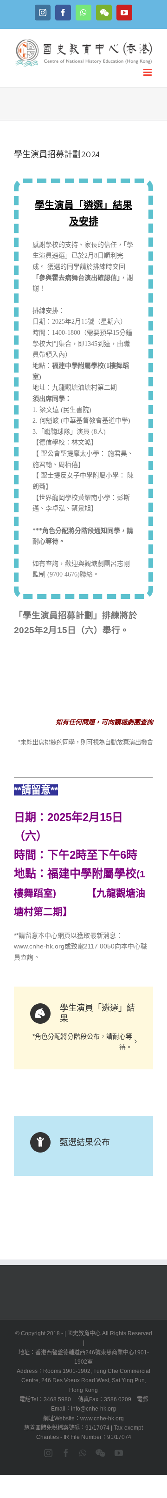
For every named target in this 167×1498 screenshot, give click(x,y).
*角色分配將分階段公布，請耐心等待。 (82, 1042)
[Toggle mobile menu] (148, 72)
